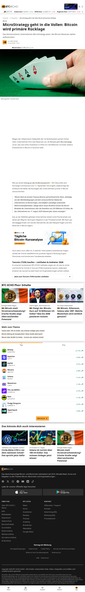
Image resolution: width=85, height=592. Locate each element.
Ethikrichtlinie (7, 531)
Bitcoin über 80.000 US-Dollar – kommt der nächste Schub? (23, 337)
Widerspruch (56, 552)
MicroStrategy (66, 142)
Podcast (26, 518)
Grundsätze (6, 527)
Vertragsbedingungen (18, 549)
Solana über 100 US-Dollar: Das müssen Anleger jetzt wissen (23, 331)
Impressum (6, 518)
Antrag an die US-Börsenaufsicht (37, 183)
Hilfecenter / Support (52, 505)
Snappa (18, 223)
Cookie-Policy (45, 549)
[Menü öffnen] (82, 7)
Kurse (25, 509)
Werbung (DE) (49, 515)
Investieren (27, 512)
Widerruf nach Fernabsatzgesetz (37, 552)
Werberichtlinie (8, 534)
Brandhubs (27, 525)
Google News (28, 532)
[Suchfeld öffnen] (79, 7)
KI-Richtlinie (6, 541)
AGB (37, 558)
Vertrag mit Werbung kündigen (64, 549)
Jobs (3, 511)
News (25, 505)
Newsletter (27, 528)
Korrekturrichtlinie (9, 537)
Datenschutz (7, 521)
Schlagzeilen (14, 18)
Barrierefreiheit (8, 524)
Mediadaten (6, 514)
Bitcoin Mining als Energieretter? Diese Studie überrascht (22, 334)
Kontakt (47, 509)
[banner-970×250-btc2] (42, 238)
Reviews (26, 515)
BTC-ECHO (14, 41)
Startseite (5, 18)
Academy (26, 522)
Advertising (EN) (50, 512)
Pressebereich (49, 518)
